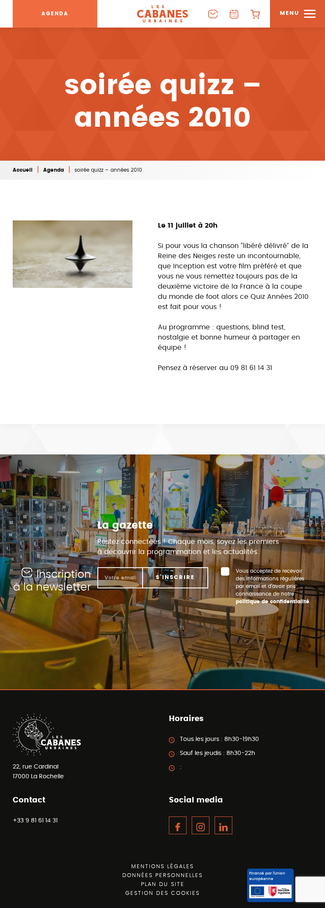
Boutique (255, 14)
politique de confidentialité (272, 601)
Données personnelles (162, 875)
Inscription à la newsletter (52, 581)
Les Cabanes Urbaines (162, 13)
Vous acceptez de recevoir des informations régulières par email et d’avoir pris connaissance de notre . (273, 586)
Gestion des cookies (162, 893)
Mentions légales (162, 866)
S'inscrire (175, 577)
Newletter (212, 14)
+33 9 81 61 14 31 (35, 821)
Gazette (234, 14)
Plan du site (163, 884)
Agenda (55, 13)
